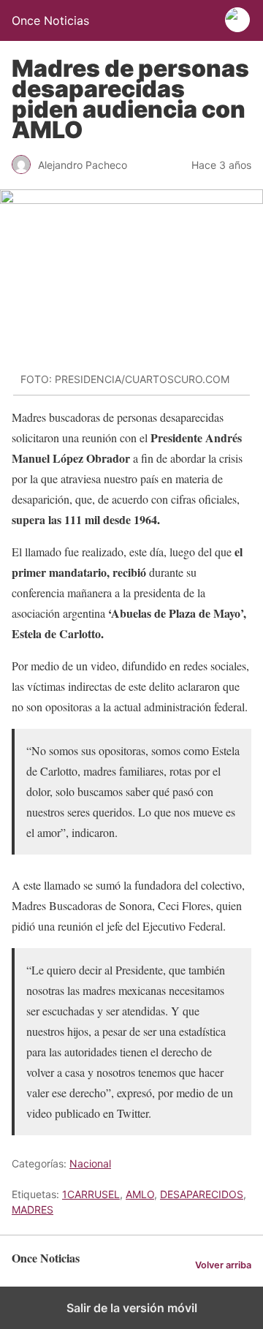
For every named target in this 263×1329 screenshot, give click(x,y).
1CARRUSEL (91, 1194)
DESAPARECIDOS (201, 1194)
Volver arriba (223, 1265)
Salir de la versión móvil (131, 1307)
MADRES (32, 1209)
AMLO (140, 1194)
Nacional (90, 1163)
